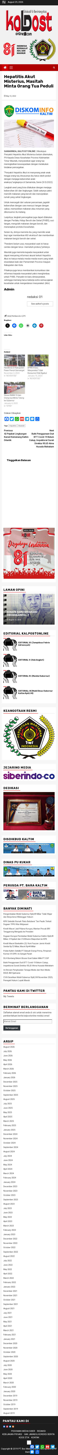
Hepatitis (12, 426)
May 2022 (7, 1269)
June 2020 (8, 1369)
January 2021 (9, 1339)
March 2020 (8, 1382)
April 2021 (7, 1326)
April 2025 (7, 1116)
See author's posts (40, 304)
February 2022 (9, 1282)
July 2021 (7, 1313)
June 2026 (8, 1055)
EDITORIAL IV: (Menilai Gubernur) (34, 676)
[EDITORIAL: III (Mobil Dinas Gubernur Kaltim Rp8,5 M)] (10, 692)
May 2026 (7, 1060)
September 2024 (10, 1147)
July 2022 (7, 1260)
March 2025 (8, 1121)
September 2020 (10, 1356)
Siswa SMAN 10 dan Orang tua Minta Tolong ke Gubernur (14, 398)
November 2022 (10, 1243)
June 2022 (8, 1265)
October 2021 (9, 1300)
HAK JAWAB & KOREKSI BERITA (39, 1434)
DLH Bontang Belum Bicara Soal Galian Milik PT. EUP (26, 958)
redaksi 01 (34, 297)
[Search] (54, 67)
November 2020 (10, 1348)
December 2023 (10, 1186)
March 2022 (8, 1278)
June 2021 (8, 1317)
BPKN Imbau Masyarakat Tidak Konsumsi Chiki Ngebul (37, 370)
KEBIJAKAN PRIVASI (12, 1434)
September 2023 (10, 1199)
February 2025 (9, 1125)
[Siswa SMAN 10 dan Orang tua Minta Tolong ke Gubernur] (14, 388)
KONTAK (35, 1437)
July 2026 (7, 1051)
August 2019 (9, 1413)
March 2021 (8, 1330)
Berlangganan (12, 1028)
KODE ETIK (24, 1437)
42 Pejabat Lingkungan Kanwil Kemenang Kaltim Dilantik (16, 435)
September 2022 (10, 1252)
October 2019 (9, 1404)
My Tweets (8, 996)
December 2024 (10, 1134)
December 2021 (10, 1291)
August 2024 (9, 1151)
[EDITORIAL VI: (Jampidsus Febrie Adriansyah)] (10, 644)
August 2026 (9, 1047)
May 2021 (7, 1321)
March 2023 (8, 1226)
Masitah (21, 426)
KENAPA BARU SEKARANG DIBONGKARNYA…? (22, 614)
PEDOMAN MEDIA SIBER (23, 1431)
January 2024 (9, 1182)
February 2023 (9, 1230)
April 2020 (7, 1378)
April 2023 (7, 1221)
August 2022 (9, 1256)
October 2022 (9, 1247)
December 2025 (10, 1082)
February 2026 (9, 1073)
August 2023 (9, 1204)
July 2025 (7, 1103)
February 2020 (9, 1387)
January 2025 (9, 1130)
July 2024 (7, 1156)
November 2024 (10, 1138)
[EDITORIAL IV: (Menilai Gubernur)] (10, 676)
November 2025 (10, 1086)
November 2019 (10, 1400)
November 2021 (10, 1295)
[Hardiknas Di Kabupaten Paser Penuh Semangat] (14, 361)
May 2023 (7, 1217)
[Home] (5, 68)
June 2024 (8, 1160)
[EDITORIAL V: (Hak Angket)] (10, 660)
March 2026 (8, 1069)
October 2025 (9, 1090)
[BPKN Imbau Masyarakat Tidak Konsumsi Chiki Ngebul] (38, 361)
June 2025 (8, 1108)
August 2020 (9, 1361)
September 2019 (10, 1409)
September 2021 (10, 1304)
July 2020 (7, 1365)
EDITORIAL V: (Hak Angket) (31, 660)
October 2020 (9, 1352)
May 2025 (7, 1112)
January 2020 (9, 1391)
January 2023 (9, 1234)
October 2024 (9, 1143)
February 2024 (9, 1178)
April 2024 (7, 1169)
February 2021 (9, 1334)
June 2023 (8, 1212)
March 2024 (8, 1173)
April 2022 (7, 1273)
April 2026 (7, 1064)
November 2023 (10, 1191)
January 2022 (9, 1287)
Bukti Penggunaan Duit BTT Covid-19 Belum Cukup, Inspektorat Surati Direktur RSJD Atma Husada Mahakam (41, 438)
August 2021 (9, 1308)
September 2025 (10, 1095)
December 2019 (10, 1395)
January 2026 (9, 1077)
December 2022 (10, 1239)
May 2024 (7, 1164)
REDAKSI (41, 1431)
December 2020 (10, 1343)
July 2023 (7, 1208)
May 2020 (7, 1374)
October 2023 (9, 1195)
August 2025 (9, 1099)
